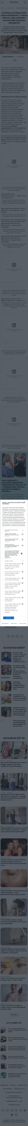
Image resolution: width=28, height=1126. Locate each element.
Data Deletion (5, 623)
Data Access (14, 623)
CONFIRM (8, 617)
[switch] (22, 534)
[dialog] (14, 563)
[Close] (24, 502)
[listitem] (14, 530)
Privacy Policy (22, 623)
